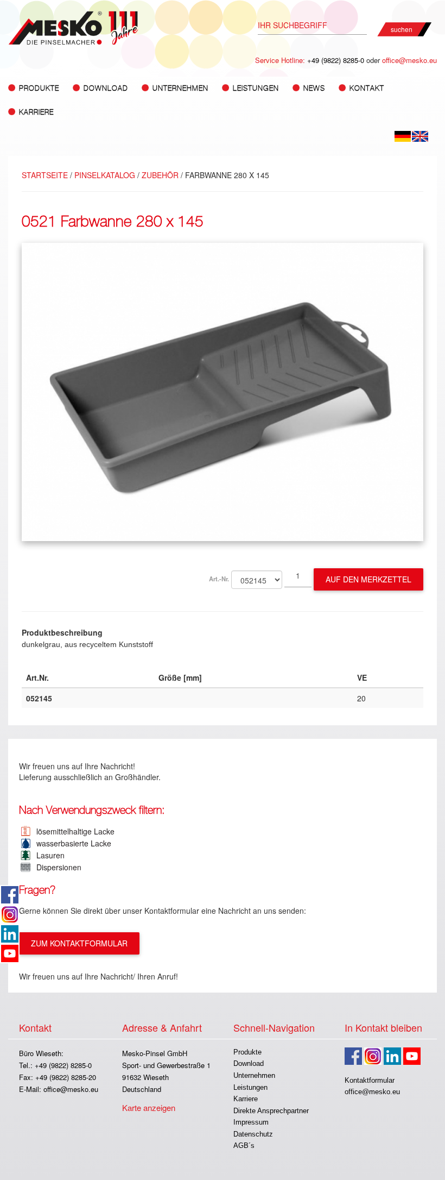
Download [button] (106, 88)
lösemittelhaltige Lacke (73, 831)
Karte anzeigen (148, 1107)
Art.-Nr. (219, 578)
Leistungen (250, 1087)
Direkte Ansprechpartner (271, 1111)
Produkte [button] (39, 88)
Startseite (45, 175)
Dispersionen (56, 867)
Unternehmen (254, 1075)
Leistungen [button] (256, 88)
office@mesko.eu (409, 60)
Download (248, 1063)
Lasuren (48, 855)
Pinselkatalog (104, 175)
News (314, 88)
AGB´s (244, 1145)
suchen (401, 29)
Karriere (36, 112)
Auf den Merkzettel (368, 579)
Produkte (247, 1052)
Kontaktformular (370, 1080)
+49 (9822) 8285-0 (335, 60)
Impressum (251, 1122)
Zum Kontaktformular (79, 943)
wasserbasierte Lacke (71, 843)
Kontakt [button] (366, 88)
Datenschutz (253, 1134)
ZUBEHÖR (160, 175)
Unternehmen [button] (180, 88)
